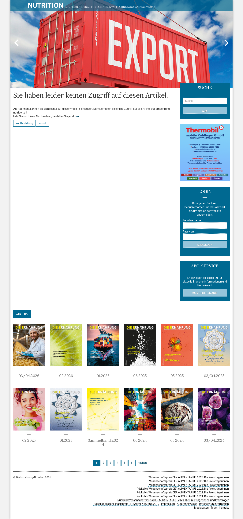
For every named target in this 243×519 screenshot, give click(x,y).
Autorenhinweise (187, 503)
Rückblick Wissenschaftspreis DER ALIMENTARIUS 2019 (126, 503)
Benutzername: (192, 220)
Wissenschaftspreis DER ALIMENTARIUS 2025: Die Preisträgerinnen (188, 481)
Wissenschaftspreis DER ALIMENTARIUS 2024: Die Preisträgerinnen (188, 484)
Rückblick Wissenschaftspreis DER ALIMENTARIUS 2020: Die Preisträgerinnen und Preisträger (173, 500)
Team (214, 507)
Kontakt (224, 507)
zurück (43, 123)
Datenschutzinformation (214, 503)
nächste (143, 462)
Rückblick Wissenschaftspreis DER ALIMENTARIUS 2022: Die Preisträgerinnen (183, 492)
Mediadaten (201, 507)
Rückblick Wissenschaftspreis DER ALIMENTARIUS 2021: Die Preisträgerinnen (183, 496)
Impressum (168, 503)
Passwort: (189, 231)
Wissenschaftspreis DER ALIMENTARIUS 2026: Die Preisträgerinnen (188, 477)
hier (77, 116)
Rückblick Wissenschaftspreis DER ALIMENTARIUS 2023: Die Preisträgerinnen (183, 488)
